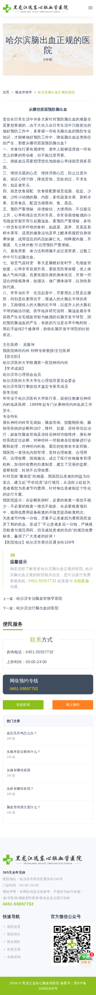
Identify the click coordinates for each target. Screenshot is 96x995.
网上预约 (73, 704)
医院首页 (13, 927)
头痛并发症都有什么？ (24, 752)
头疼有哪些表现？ (20, 788)
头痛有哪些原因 (18, 770)
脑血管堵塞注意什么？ (24, 807)
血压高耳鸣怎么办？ (22, 733)
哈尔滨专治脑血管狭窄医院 (39, 598)
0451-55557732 (42, 581)
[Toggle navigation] (90, 8)
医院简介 (13, 934)
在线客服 (81, 581)
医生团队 (13, 942)
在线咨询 (23, 704)
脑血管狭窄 (23, 92)
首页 (6, 92)
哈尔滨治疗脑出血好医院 (37, 608)
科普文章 (13, 949)
